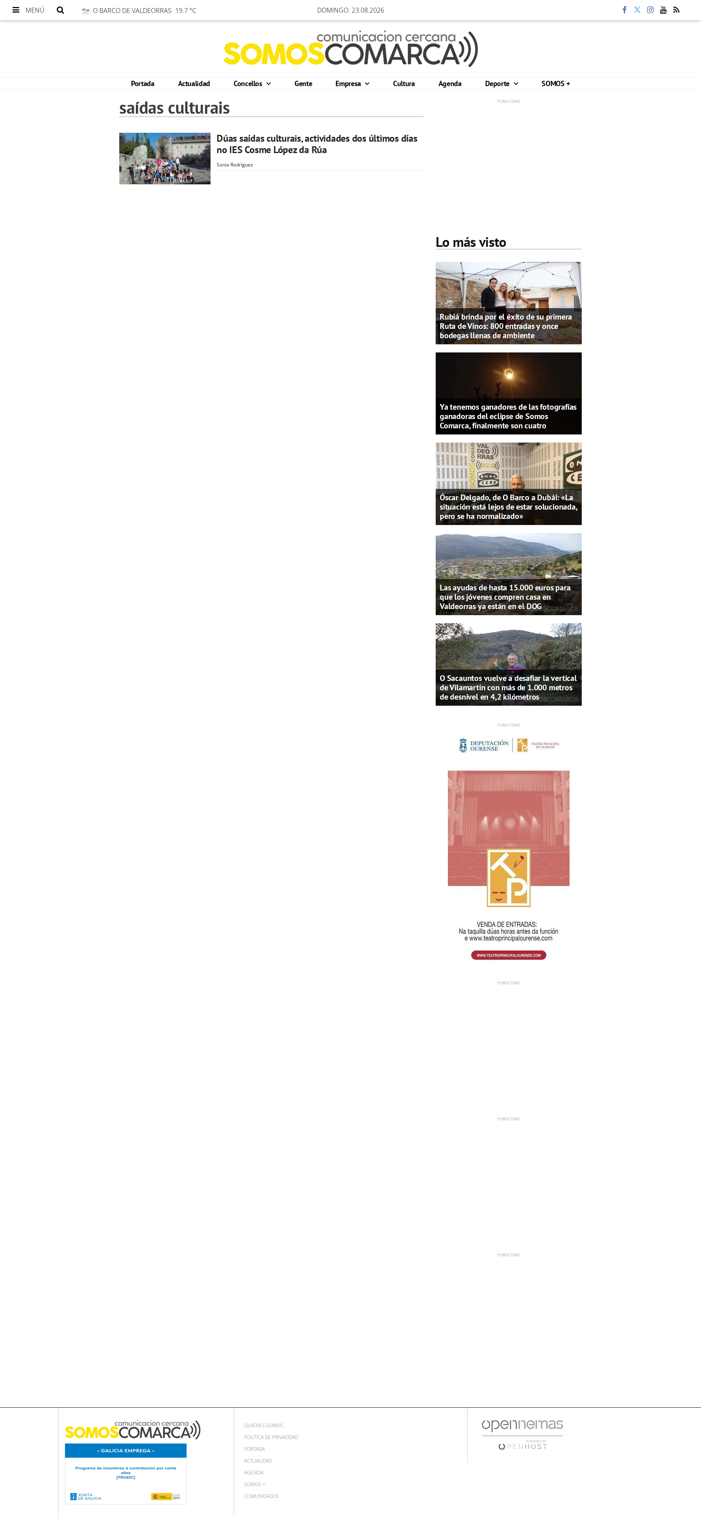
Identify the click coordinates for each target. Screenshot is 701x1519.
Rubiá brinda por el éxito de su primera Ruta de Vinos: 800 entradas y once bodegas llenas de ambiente (506, 326)
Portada (142, 83)
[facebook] (624, 10)
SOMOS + (556, 83)
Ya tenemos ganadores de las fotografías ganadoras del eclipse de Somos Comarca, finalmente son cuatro (508, 416)
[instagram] (650, 10)
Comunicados (261, 1496)
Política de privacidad (271, 1437)
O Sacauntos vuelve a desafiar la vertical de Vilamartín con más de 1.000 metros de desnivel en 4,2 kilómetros (508, 687)
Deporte (498, 83)
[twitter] (637, 10)
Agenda (450, 83)
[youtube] (663, 10)
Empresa (349, 83)
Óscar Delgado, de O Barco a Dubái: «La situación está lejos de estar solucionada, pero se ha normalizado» (508, 506)
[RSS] (676, 10)
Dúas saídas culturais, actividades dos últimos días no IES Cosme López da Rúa (317, 144)
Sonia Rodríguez (235, 164)
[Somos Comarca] (351, 48)
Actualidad (194, 83)
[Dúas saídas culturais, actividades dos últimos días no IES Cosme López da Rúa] (165, 158)
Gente (303, 83)
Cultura (404, 83)
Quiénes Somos (263, 1425)
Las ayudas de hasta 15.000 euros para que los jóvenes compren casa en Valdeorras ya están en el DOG (505, 596)
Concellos (249, 83)
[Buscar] (60, 10)
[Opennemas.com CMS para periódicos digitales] (522, 1434)
